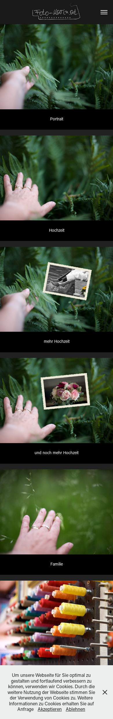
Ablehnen (75, 709)
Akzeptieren (50, 709)
